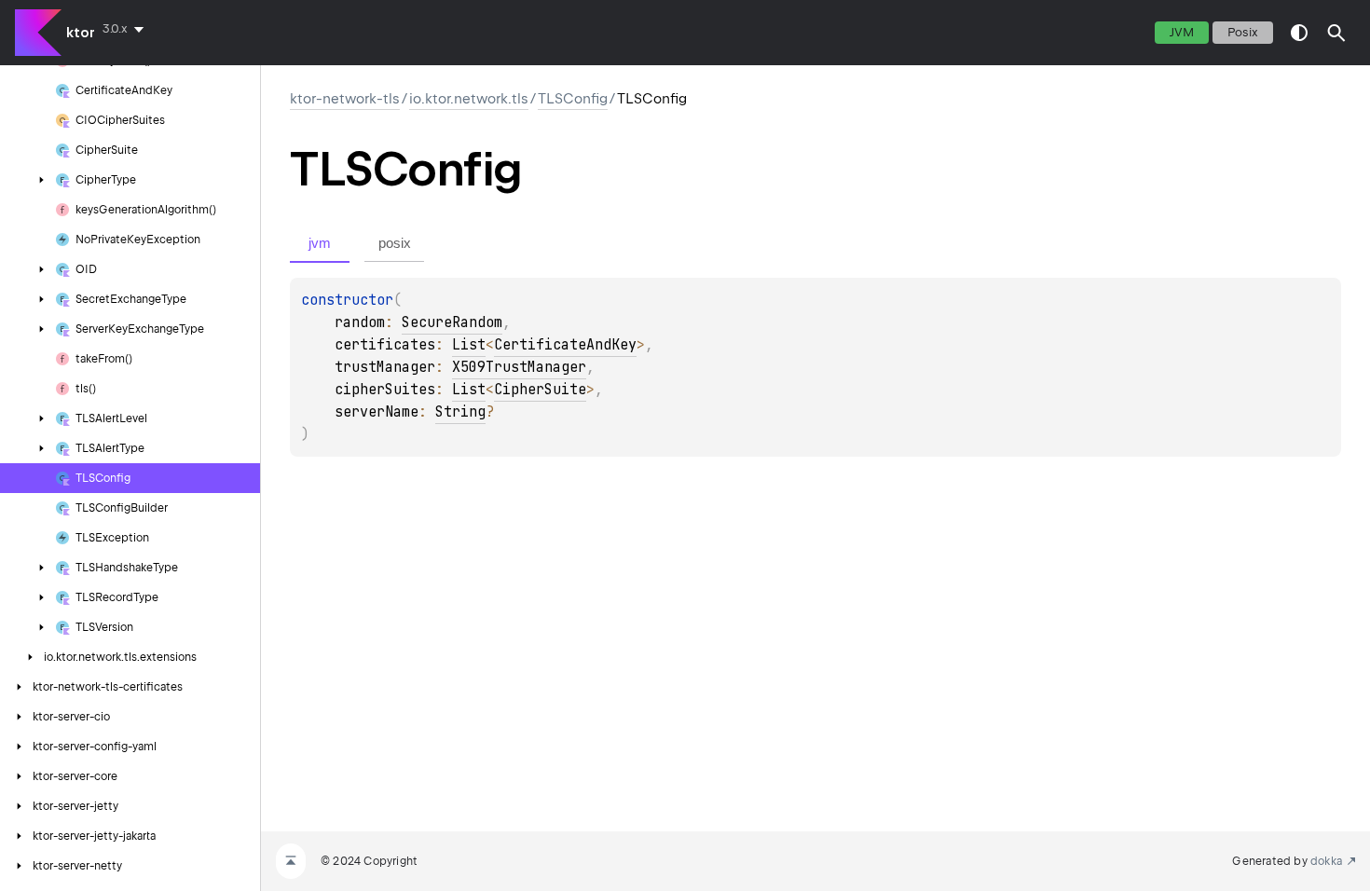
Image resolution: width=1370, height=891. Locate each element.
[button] (1336, 32)
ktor (80, 32)
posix (1242, 32)
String (460, 412)
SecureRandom (452, 322)
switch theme (1299, 32)
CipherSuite (540, 389)
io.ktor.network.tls (468, 98)
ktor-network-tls (345, 98)
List (469, 345)
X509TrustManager (519, 367)
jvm (1182, 32)
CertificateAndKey (565, 345)
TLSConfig (573, 98)
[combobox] (127, 29)
